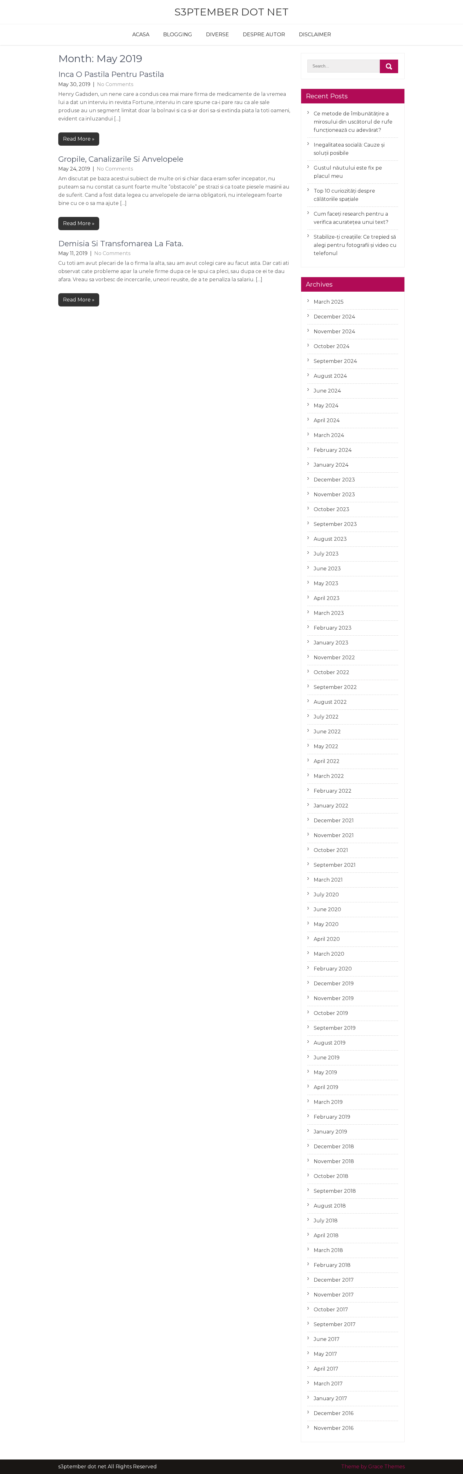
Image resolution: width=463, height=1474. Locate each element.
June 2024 (327, 391)
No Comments (115, 84)
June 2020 (327, 909)
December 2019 (334, 984)
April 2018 (326, 1235)
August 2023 (330, 539)
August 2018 (330, 1206)
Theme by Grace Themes (373, 1467)
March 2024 (329, 435)
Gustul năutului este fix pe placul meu (348, 172)
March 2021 (328, 880)
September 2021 (335, 865)
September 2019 (335, 1028)
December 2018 (334, 1147)
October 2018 (331, 1176)
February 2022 (333, 791)
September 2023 (335, 524)
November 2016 (333, 1428)
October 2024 (331, 346)
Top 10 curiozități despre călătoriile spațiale (344, 195)
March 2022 (329, 776)
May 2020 (326, 924)
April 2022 (327, 761)
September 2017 (335, 1324)
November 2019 (334, 998)
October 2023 (331, 509)
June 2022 (327, 732)
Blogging (177, 35)
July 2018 (326, 1221)
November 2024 (334, 332)
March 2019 (328, 1102)
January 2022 (331, 806)
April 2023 (327, 598)
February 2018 (332, 1265)
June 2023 (327, 569)
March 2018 (328, 1250)
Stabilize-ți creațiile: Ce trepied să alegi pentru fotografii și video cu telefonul (355, 245)
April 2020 (327, 939)
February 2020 (333, 969)
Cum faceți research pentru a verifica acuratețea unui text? (351, 218)
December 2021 (334, 821)
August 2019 (330, 1043)
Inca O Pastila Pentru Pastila (111, 74)
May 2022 (326, 746)
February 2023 (333, 628)
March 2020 (329, 954)
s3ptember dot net (231, 12)
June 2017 (327, 1339)
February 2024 (333, 450)
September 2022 (335, 687)
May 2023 (326, 583)
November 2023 (334, 495)
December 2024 (334, 317)
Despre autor (264, 35)
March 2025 (329, 302)
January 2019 (330, 1132)
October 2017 (331, 1310)
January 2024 (331, 465)
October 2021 (331, 850)
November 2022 (334, 658)
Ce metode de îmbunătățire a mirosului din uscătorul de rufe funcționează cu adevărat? (353, 122)
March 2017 (328, 1384)
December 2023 (334, 480)
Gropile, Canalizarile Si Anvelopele (120, 159)
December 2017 (334, 1280)
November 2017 (334, 1295)
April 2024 (327, 420)
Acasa (140, 35)
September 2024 (335, 361)
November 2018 (334, 1161)
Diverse (217, 35)
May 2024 (326, 406)
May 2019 (325, 1072)
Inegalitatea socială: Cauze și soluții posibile (349, 149)
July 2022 (326, 717)
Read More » (78, 139)
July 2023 (326, 554)
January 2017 (330, 1398)
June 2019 (327, 1058)
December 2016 (333, 1413)
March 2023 (329, 613)
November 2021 (334, 835)
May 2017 (325, 1354)
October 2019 (331, 1013)
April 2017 (326, 1369)
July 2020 (326, 895)
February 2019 (332, 1117)
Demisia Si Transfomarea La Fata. (120, 243)
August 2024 (330, 376)
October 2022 (331, 672)
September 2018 (335, 1191)
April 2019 (326, 1087)
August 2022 (330, 702)
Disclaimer (315, 35)
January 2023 (331, 643)
